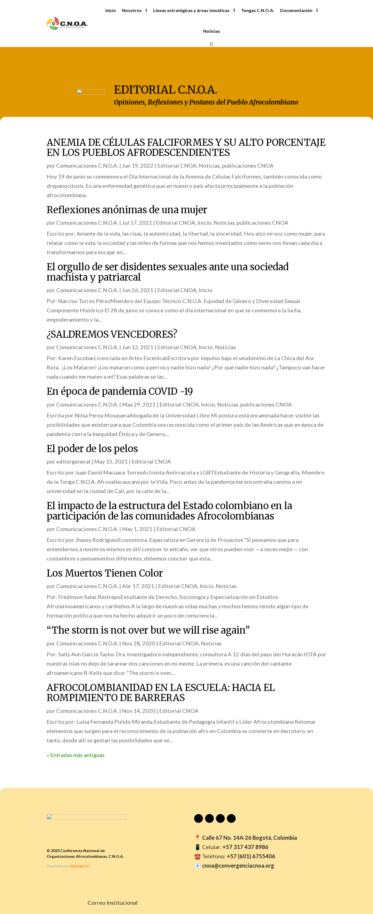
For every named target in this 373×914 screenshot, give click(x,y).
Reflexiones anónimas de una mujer (127, 210)
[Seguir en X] (231, 818)
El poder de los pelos (92, 449)
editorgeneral (73, 461)
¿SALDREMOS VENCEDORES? (112, 334)
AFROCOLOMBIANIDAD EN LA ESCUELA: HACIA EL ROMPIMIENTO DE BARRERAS (161, 693)
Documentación (296, 10)
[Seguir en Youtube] (198, 818)
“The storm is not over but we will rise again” (148, 630)
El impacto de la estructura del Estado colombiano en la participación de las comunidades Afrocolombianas (169, 511)
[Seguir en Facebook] (209, 818)
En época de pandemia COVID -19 (120, 391)
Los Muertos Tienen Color (105, 573)
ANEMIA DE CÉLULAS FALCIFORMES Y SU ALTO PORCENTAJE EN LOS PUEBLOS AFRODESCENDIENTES (186, 147)
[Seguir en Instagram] (220, 818)
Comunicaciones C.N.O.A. (87, 165)
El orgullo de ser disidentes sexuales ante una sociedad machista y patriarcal (168, 272)
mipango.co (79, 865)
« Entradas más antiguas (76, 755)
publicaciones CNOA (248, 165)
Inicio (110, 10)
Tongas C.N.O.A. (257, 10)
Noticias (211, 31)
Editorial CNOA (177, 165)
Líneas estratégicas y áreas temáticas (191, 10)
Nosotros (132, 10)
